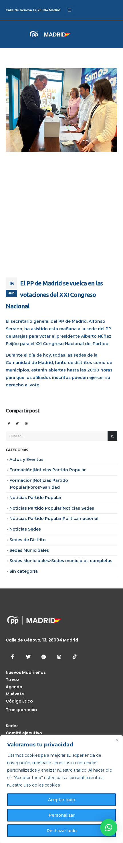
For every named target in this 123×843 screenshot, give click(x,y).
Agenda (14, 687)
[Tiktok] (74, 657)
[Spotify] (43, 657)
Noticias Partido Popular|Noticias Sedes (51, 508)
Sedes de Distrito (27, 539)
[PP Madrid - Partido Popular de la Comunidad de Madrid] (27, 34)
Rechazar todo (62, 830)
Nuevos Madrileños (26, 672)
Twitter (17, 423)
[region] (61, 789)
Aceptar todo (61, 799)
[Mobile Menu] (69, 10)
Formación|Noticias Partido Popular (47, 469)
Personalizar (62, 815)
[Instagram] (59, 657)
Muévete (15, 694)
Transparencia (21, 710)
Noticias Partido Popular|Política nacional (53, 518)
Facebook (9, 423)
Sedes (12, 726)
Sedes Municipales (29, 550)
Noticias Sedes (25, 529)
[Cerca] (117, 740)
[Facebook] (12, 657)
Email (26, 423)
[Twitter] (28, 657)
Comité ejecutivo (24, 733)
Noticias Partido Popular (35, 497)
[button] (108, 827)
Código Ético (19, 701)
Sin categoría (23, 571)
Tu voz (12, 679)
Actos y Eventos (26, 459)
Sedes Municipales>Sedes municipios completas (60, 560)
